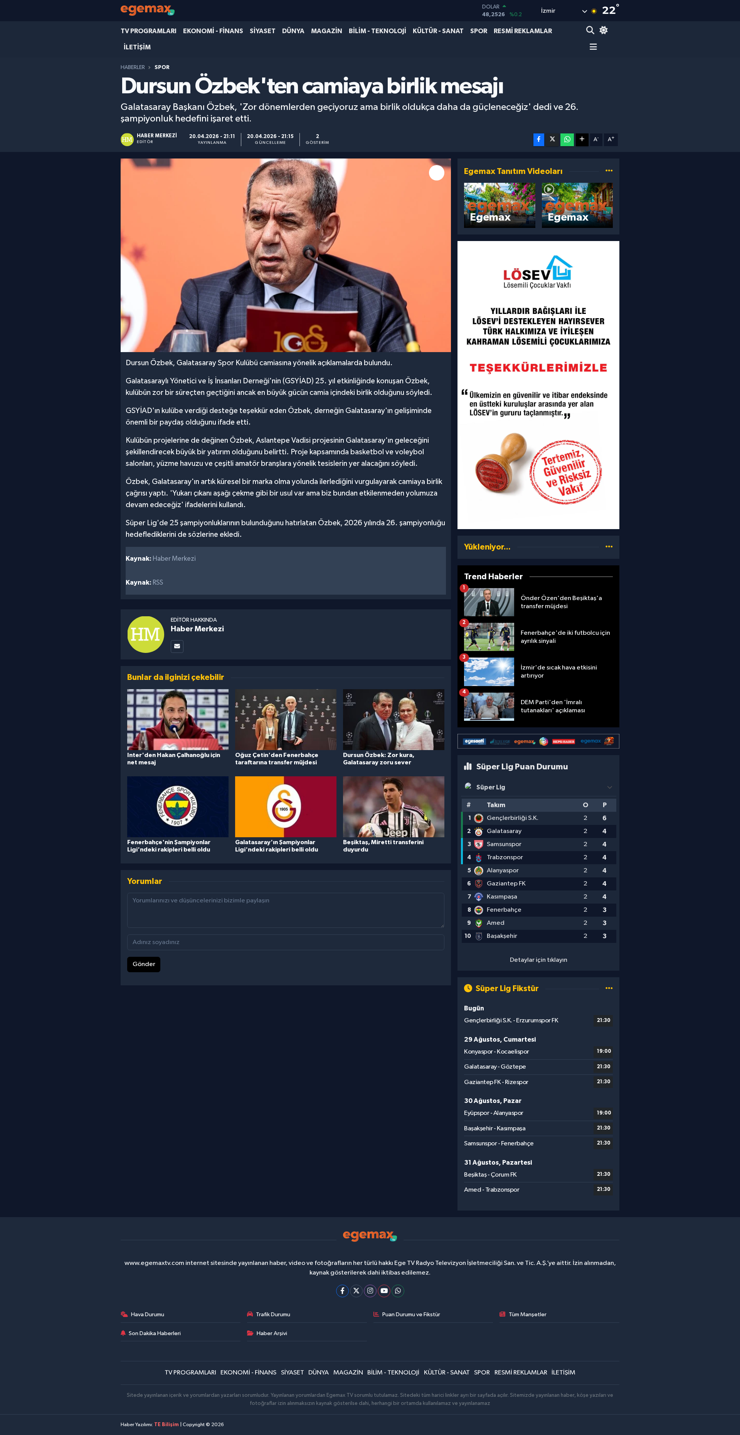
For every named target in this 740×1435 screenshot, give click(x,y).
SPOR (478, 31)
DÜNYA (293, 31)
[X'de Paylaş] (552, 139)
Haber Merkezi (197, 629)
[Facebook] (342, 1291)
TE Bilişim (166, 1424)
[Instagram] (370, 1291)
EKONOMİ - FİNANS (213, 31)
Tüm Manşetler (528, 1314)
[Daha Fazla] (582, 139)
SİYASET (263, 31)
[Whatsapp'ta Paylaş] (567, 139)
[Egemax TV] (148, 10)
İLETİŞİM (137, 47)
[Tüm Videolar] (609, 171)
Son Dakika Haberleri (155, 1333)
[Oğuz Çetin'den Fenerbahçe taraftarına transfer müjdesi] (285, 719)
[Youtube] (384, 1291)
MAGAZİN (326, 31)
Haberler (133, 67)
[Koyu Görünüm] (602, 31)
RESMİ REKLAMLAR (523, 31)
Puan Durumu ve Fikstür (411, 1314)
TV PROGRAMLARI (149, 31)
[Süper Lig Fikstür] (609, 988)
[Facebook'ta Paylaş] (538, 139)
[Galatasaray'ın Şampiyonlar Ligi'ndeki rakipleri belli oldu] (285, 806)
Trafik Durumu (273, 1314)
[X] (356, 1291)
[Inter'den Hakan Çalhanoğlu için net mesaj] (178, 719)
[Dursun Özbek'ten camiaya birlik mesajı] (286, 255)
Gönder (144, 964)
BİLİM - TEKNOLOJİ (377, 31)
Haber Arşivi (272, 1333)
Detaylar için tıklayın (538, 960)
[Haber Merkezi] (145, 634)
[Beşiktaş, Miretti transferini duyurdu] (393, 806)
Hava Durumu (147, 1314)
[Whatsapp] (398, 1291)
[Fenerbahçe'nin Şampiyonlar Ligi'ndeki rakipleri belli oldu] (178, 806)
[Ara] (591, 31)
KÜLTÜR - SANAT (438, 31)
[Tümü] (609, 547)
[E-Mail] (177, 646)
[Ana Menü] (591, 47)
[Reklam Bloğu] (538, 385)
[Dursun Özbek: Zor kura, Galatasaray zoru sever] (393, 719)
